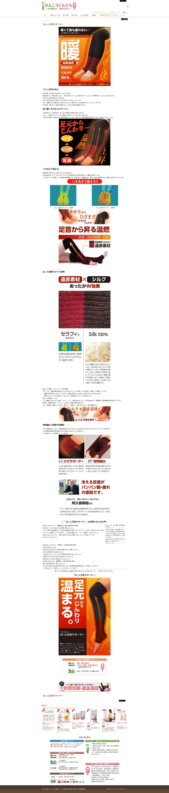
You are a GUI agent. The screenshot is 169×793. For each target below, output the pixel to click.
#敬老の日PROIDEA (61, 708)
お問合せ (94, 15)
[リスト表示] (120, 15)
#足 (54, 708)
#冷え (51, 708)
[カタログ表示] (123, 15)
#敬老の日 (68, 708)
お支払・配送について (47, 789)
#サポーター (75, 708)
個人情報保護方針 (81, 789)
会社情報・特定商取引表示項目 (70, 789)
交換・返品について (57, 789)
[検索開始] (114, 15)
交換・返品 (74, 15)
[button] (43, 722)
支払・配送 (65, 15)
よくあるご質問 (84, 15)
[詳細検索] (117, 15)
